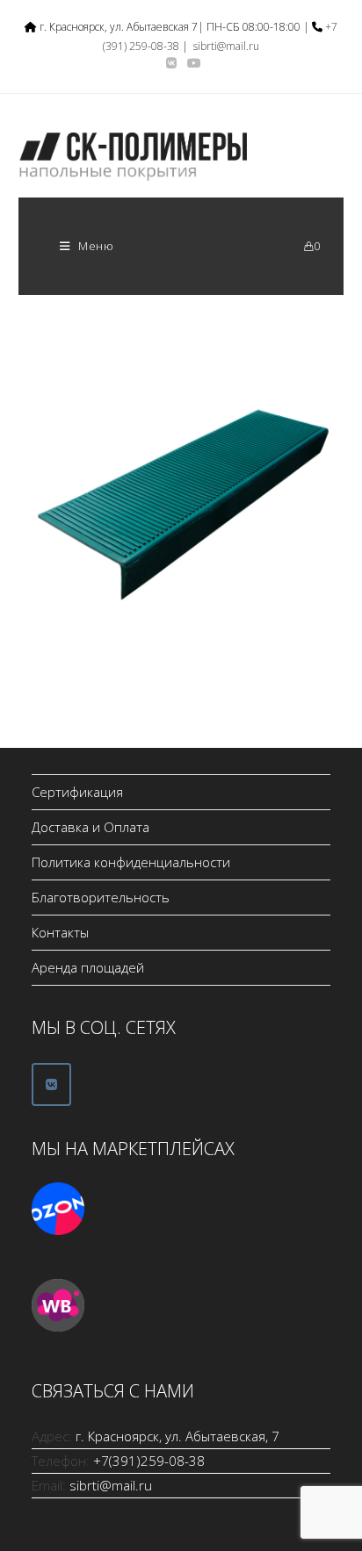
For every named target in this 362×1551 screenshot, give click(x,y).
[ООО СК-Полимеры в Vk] (51, 1084)
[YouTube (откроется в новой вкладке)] (191, 63)
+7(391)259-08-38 (149, 1460)
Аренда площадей (88, 967)
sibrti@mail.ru (226, 46)
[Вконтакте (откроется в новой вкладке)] (171, 63)
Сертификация (77, 792)
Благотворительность (101, 897)
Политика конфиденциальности (131, 862)
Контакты (60, 932)
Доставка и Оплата (90, 827)
